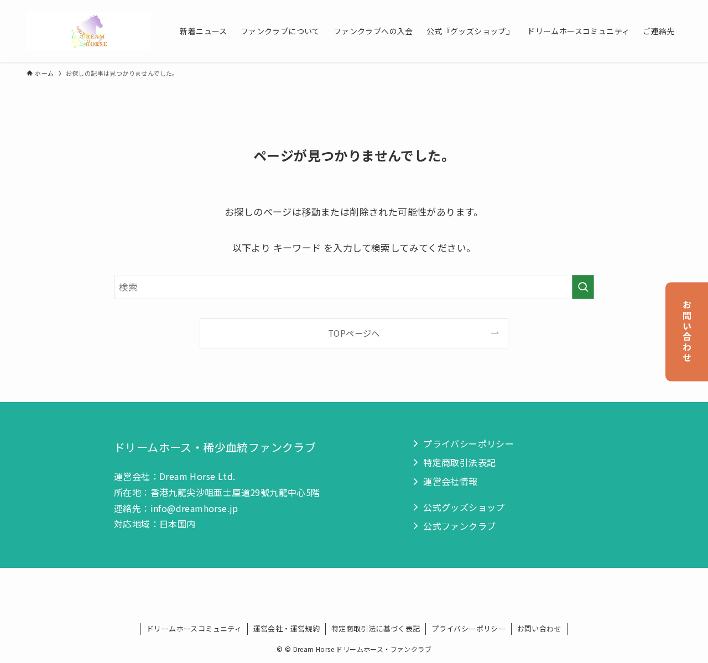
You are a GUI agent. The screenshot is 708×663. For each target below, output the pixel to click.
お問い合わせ (687, 331)
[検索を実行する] (583, 287)
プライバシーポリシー (468, 628)
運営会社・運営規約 (286, 628)
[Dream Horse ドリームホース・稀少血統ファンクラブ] (89, 31)
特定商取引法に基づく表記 (375, 628)
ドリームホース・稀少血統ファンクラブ (215, 447)
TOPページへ (354, 333)
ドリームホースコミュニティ (194, 628)
